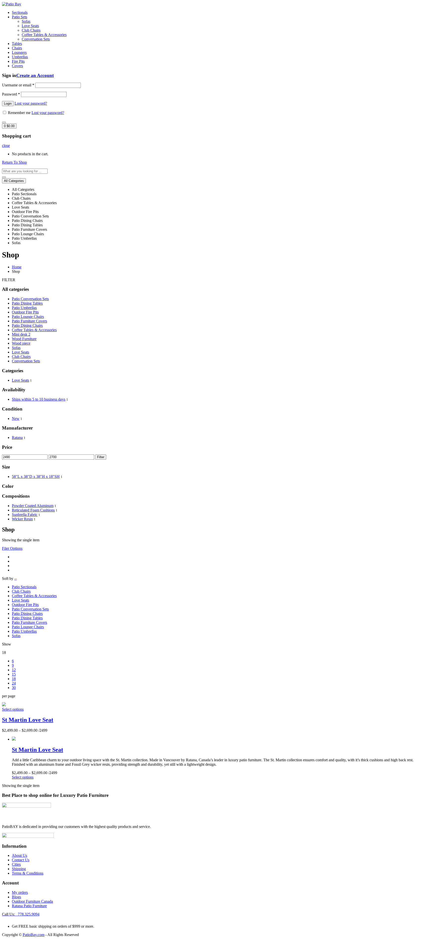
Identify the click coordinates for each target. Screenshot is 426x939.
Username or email (18, 85)
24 (14, 683)
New (15, 418)
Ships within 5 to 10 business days (38, 399)
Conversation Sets (36, 39)
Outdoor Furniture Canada (32, 901)
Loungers (19, 52)
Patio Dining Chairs (27, 325)
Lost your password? (31, 103)
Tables (17, 43)
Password (11, 94)
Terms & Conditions (27, 873)
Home (16, 267)
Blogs (16, 897)
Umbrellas (20, 57)
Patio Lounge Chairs (28, 316)
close (6, 145)
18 (14, 679)
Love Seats (30, 26)
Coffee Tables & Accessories (44, 35)
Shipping (19, 869)
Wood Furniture (24, 339)
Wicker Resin (22, 519)
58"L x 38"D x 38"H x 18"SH (36, 476)
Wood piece (21, 343)
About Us (19, 855)
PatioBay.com (33, 935)
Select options (13, 709)
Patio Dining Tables (27, 303)
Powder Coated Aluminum (32, 506)
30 (14, 687)
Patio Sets (19, 17)
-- (15, 578)
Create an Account (35, 75)
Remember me (19, 113)
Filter (100, 457)
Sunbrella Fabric (24, 514)
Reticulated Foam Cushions (33, 510)
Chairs (17, 48)
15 (14, 674)
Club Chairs (31, 30)
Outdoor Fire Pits (25, 312)
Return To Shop (14, 162)
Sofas (26, 21)
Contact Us (20, 860)
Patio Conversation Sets (30, 299)
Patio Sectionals (24, 587)
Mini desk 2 (21, 334)
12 (14, 670)
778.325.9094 (20, 914)
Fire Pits (18, 61)
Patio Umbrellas (24, 308)
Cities (16, 864)
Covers (17, 66)
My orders (20, 892)
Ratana (17, 437)
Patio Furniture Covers (29, 321)
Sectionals (20, 12)
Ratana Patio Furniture (29, 906)
